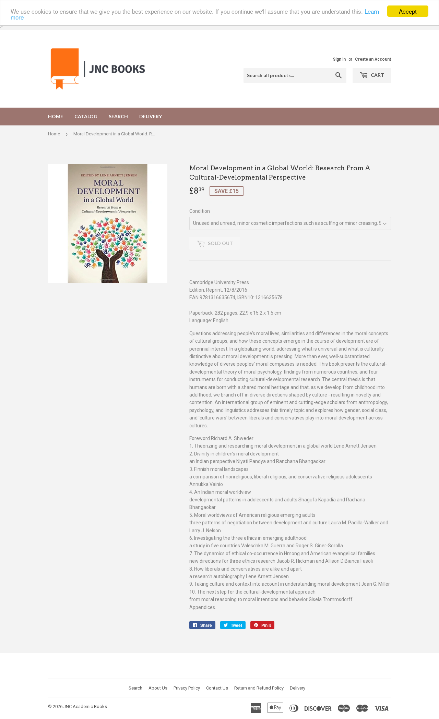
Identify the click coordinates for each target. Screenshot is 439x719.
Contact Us (217, 688)
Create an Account (373, 59)
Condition (199, 211)
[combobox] (295, 75)
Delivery (150, 116)
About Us (158, 688)
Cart (377, 75)
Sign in (339, 59)
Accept (408, 11)
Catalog (85, 116)
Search (118, 116)
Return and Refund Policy (259, 688)
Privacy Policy (187, 688)
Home (55, 116)
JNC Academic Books (85, 706)
